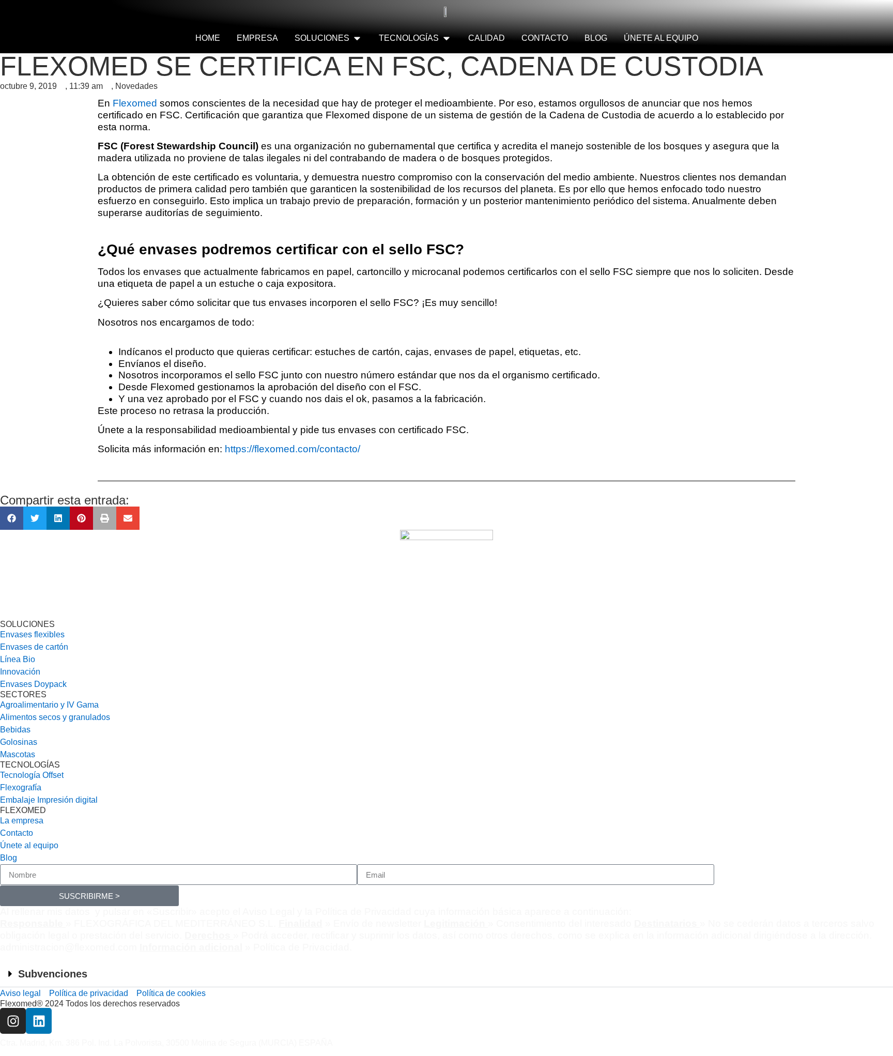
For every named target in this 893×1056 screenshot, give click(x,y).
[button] (11, 518)
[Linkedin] (39, 1021)
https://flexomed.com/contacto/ (292, 448)
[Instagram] (13, 1021)
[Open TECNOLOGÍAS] (446, 38)
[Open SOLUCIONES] (357, 38)
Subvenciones (52, 974)
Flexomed (135, 103)
